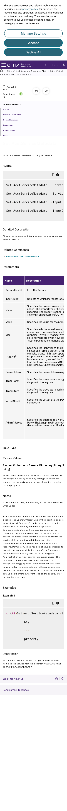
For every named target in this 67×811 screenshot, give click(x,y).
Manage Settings (33, 33)
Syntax (6, 109)
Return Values (9, 130)
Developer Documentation (27, 65)
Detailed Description (12, 114)
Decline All (33, 52)
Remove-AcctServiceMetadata (22, 256)
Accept (33, 43)
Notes (5, 136)
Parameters (8, 125)
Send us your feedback (16, 690)
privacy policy (30, 9)
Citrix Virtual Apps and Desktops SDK (26, 71)
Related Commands (11, 120)
